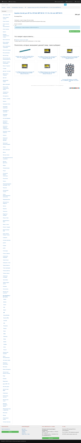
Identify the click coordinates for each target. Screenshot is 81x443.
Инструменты (5, 96)
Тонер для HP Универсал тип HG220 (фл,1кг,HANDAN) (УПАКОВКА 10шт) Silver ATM (70, 80)
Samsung (5, 336)
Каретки (4, 101)
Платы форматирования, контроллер (6, 195)
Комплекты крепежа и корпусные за (5, 122)
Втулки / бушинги (6, 65)
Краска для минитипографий (6, 143)
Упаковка (5, 286)
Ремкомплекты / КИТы (6, 221)
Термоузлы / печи (6, 262)
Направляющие (6, 168)
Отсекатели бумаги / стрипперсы (5, 174)
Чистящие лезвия (6, 360)
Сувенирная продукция (5, 256)
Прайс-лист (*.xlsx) (26, 434)
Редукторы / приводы (5, 214)
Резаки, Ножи (5, 217)
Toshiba (5, 344)
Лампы (4, 147)
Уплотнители (5, 289)
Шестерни (5, 366)
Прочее (4, 206)
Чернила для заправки (5, 353)
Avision (4, 299)
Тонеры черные (6, 273)
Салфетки (5, 237)
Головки (4, 68)
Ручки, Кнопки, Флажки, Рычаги (6, 234)
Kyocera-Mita (6, 317)
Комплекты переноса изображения (5, 127)
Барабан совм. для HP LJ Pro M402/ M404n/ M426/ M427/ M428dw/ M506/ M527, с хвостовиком (25, 57)
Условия (23, 431)
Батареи (4, 378)
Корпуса (4, 135)
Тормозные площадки (5, 276)
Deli (4, 307)
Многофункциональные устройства (7, 158)
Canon (4, 304)
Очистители (5, 178)
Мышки (4, 415)
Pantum (5, 328)
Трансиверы (5, 279)
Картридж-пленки (6, 104)
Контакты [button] (51, 438)
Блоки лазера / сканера (6, 18)
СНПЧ (4, 248)
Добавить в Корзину (75, 31)
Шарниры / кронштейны (5, 363)
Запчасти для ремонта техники (6, 372)
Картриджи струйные (5, 115)
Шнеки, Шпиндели (7, 369)
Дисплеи (4, 77)
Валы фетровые (6, 52)
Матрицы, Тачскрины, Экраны (5, 405)
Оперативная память (5, 418)
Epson (4, 310)
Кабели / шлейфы (6, 98)
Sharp (4, 339)
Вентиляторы (5, 55)
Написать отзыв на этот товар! (21, 39)
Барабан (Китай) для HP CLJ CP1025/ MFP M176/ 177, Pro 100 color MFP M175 (51, 85)
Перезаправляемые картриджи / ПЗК (7, 184)
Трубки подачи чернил (6, 283)
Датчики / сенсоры (7, 71)
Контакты (24, 432)
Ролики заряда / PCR (6, 230)
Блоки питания (6, 21)
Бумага (4, 31)
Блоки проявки (6, 29)
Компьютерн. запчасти (5, 396)
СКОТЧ (4, 242)
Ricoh (4, 331)
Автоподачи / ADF (6, 14)
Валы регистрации (7, 50)
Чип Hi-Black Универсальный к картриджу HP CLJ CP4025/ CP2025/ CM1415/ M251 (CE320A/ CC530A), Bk (47, 57)
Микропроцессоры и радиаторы (7, 409)
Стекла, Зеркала (6, 253)
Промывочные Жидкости (6, 202)
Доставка (24, 429)
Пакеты (4, 181)
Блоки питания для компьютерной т (6, 25)
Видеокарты (5, 381)
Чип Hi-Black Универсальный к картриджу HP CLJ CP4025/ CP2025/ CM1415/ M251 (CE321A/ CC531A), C (25, 72)
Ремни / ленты (6, 224)
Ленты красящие (6, 149)
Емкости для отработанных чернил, (6, 88)
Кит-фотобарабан (6, 118)
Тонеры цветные (6, 270)
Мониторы (5, 412)
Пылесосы (5, 211)
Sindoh (4, 341)
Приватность (24, 430)
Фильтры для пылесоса (5, 292)
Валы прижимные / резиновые (6, 46)
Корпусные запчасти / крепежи (5, 139)
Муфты (4, 165)
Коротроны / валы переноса (6, 132)
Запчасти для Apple (5, 390)
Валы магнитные (6, 39)
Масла (4, 152)
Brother (4, 302)
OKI (4, 323)
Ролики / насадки (6, 227)
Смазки (4, 245)
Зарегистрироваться (6, 429)
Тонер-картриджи (6, 268)
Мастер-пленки (6, 154)
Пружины (5, 208)
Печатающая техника (5, 191)
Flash (4, 376)
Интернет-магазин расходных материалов (17, 441)
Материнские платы (5, 400)
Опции (4, 170)
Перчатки (5, 187)
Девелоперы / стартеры (6, 74)
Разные (5, 349)
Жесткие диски (6, 386)
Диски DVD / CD (6, 383)
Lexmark (5, 320)
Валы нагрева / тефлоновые (6, 43)
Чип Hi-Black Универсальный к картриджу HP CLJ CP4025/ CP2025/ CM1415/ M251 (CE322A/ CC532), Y (69, 57)
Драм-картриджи (6, 84)
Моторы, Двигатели (5, 162)
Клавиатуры (5, 393)
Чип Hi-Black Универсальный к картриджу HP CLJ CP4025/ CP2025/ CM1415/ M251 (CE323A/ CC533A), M (47, 72)
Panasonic (5, 325)
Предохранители (6, 199)
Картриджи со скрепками (6, 111)
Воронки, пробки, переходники (6, 62)
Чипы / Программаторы (6, 357)
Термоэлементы (6, 265)
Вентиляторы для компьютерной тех (7, 58)
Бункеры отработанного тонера (6, 36)
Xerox (4, 347)
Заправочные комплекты (5, 92)
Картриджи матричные (5, 107)
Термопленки (5, 260)
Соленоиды (5, 250)
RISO (4, 333)
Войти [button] (10, 431)
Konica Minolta (6, 315)
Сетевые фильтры (6, 240)
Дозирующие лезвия (5, 81)
